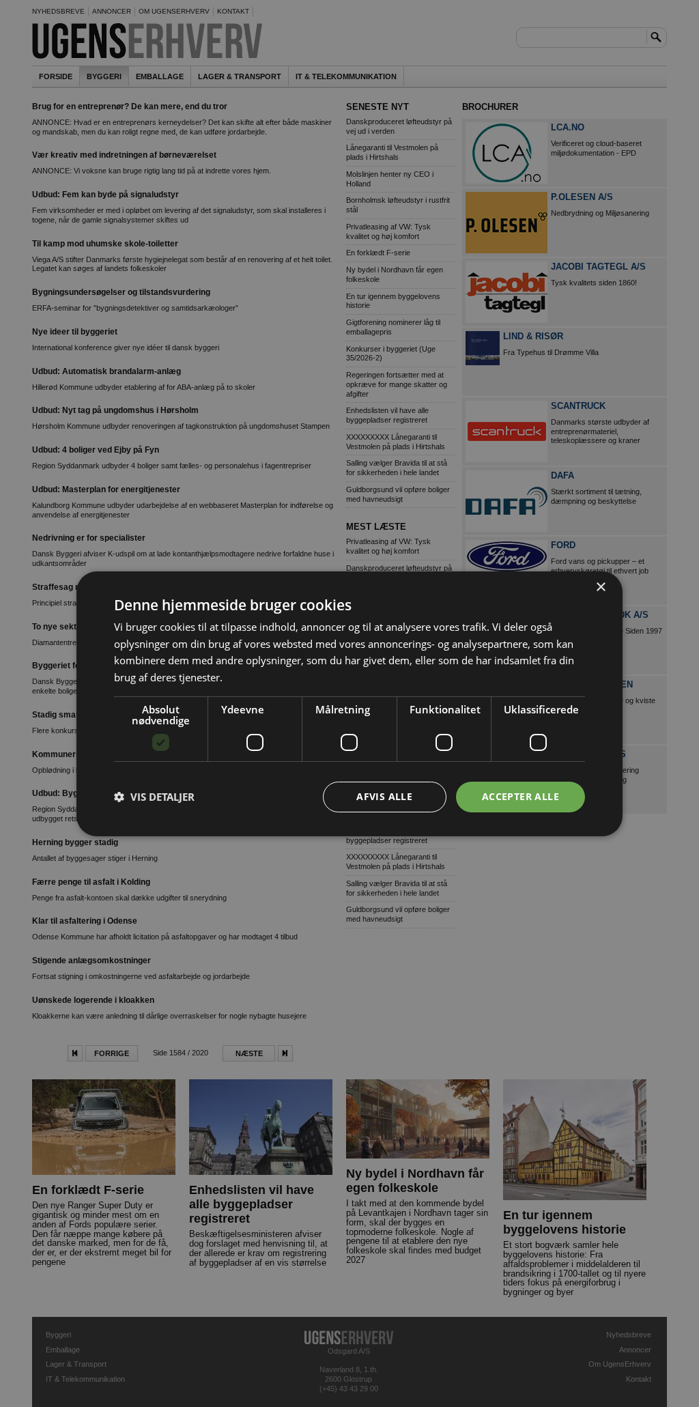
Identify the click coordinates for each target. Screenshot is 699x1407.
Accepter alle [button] (520, 796)
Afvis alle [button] (384, 796)
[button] (154, 796)
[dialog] (349, 703)
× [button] (600, 587)
